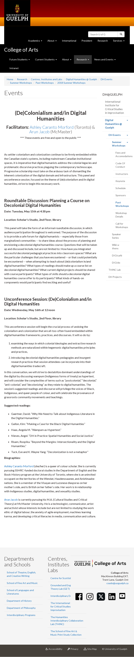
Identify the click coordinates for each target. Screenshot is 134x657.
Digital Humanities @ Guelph (81, 79)
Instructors (122, 173)
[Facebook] (79, 596)
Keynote (120, 181)
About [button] (53, 41)
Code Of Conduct (120, 165)
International (69, 40)
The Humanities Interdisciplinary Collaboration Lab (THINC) (66, 621)
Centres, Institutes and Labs (46, 79)
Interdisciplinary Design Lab (65, 595)
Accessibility (56, 650)
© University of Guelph (114, 648)
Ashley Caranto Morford (52, 127)
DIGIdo (116, 262)
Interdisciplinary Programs (21, 615)
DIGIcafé (117, 255)
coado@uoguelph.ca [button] (117, 583)
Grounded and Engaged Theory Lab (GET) (63, 587)
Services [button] (120, 41)
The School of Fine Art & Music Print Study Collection (65, 633)
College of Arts (21, 49)
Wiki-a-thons (116, 246)
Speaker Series (116, 236)
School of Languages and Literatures (20, 592)
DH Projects (115, 276)
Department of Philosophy (21, 607)
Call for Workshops (122, 225)
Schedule (121, 188)
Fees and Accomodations (123, 154)
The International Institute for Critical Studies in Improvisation (65, 606)
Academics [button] (36, 41)
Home (10, 79)
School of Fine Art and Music (22, 583)
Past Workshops (45, 82)
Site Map (93, 650)
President (86, 40)
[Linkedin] (112, 596)
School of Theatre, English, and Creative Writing (21, 574)
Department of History (19, 600)
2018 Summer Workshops (71, 82)
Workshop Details (121, 215)
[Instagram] (90, 596)
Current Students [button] (45, 59)
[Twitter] (101, 596)
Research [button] (82, 59)
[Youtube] (122, 595)
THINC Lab (115, 269)
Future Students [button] (18, 59)
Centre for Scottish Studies (65, 578)
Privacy (75, 650)
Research (104, 41)
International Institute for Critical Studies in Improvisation (114, 107)
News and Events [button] (104, 59)
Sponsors (121, 195)
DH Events (106, 79)
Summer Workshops (21, 82)
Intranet (14, 68)
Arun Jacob (39, 131)
